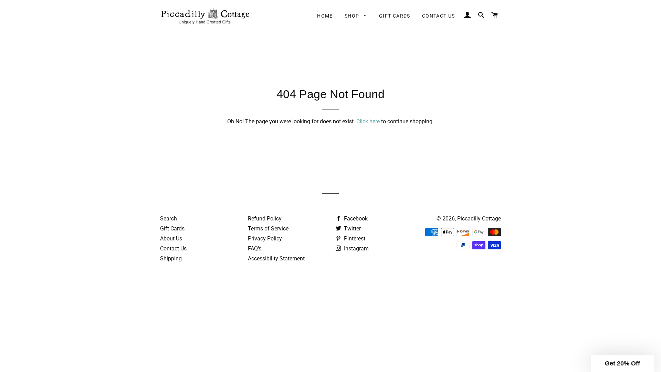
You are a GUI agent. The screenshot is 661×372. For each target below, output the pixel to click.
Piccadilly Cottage (479, 218)
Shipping (171, 258)
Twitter (352, 228)
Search (168, 218)
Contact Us (438, 16)
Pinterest (354, 238)
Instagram (356, 248)
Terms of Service (268, 228)
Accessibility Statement (276, 258)
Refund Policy (265, 218)
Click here (368, 121)
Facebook (355, 218)
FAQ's (254, 248)
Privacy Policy (265, 238)
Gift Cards (394, 16)
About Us (171, 238)
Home (325, 16)
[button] (622, 363)
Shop (353, 16)
